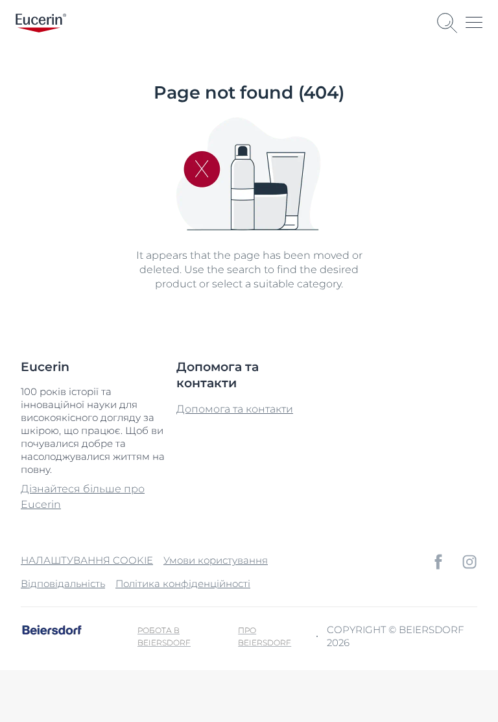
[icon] (438, 562)
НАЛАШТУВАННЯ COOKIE (87, 560)
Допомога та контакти (234, 409)
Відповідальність (63, 583)
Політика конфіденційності (182, 583)
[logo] (41, 23)
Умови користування (215, 560)
